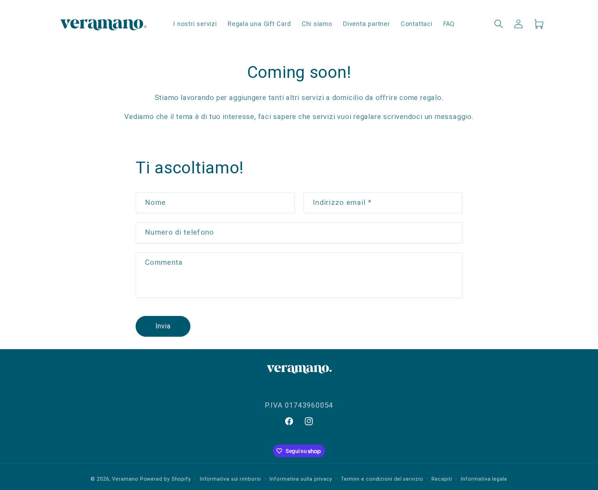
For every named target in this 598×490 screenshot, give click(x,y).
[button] (499, 24)
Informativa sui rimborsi (230, 479)
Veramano (125, 479)
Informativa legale (484, 479)
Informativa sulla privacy (300, 479)
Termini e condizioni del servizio (382, 479)
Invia (163, 326)
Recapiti (442, 479)
